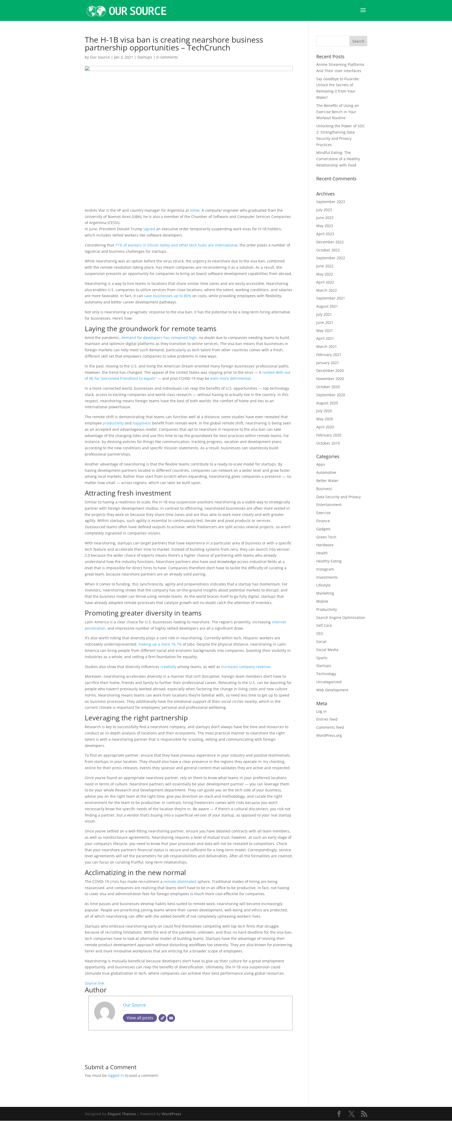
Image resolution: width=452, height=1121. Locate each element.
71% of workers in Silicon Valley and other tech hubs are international (176, 245)
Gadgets (323, 528)
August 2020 (327, 402)
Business (324, 488)
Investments (327, 577)
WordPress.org (329, 735)
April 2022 (325, 282)
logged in (116, 1075)
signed (149, 228)
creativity (168, 666)
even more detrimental (230, 378)
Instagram (325, 569)
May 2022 (324, 274)
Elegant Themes (122, 1113)
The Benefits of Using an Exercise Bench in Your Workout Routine (337, 111)
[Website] (162, 1018)
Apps (320, 464)
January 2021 (327, 362)
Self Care (324, 625)
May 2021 (324, 330)
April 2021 (325, 338)
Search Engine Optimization (340, 617)
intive (195, 210)
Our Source (100, 57)
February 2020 (328, 435)
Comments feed (330, 727)
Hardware (325, 544)
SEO (319, 633)
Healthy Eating (329, 561)
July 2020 (324, 410)
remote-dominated (179, 881)
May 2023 (324, 225)
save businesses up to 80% (167, 295)
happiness (142, 423)
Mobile (322, 601)
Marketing (325, 593)
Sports (321, 657)
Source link (94, 983)
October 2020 (328, 386)
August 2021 (327, 306)
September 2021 (330, 298)
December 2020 (330, 370)
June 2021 (325, 322)
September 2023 (330, 201)
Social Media (327, 649)
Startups (144, 57)
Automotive (326, 472)
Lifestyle (323, 585)
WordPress (171, 1113)
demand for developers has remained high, (160, 337)
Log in (321, 711)
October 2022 (328, 250)
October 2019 (328, 443)
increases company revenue (245, 666)
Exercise (323, 512)
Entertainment (329, 504)
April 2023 (325, 233)
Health (322, 552)
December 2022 (330, 241)
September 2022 (330, 257)
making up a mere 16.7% (160, 644)
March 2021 (326, 346)
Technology (326, 673)
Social (321, 641)
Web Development (332, 689)
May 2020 (324, 418)
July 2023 (324, 209)
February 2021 (328, 354)
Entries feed (326, 719)
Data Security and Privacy (338, 496)
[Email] (171, 1018)
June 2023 (325, 217)
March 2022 (326, 290)
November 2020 (330, 378)
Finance (323, 520)
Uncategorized (329, 681)
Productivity (326, 609)
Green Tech (326, 536)
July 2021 (324, 314)
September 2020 (330, 394)
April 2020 (325, 426)
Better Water (327, 480)
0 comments (167, 57)
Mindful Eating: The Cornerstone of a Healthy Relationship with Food (338, 159)
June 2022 (325, 265)
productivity (113, 423)
